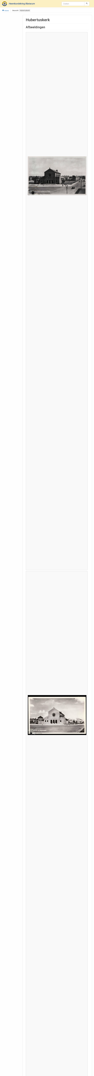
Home (6, 11)
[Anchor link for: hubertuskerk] (52, 19)
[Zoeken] (86, 4)
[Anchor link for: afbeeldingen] (46, 27)
